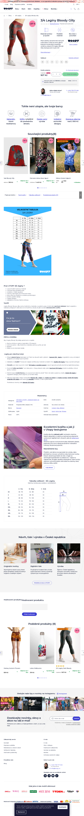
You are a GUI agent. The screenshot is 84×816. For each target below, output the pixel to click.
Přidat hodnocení (29, 614)
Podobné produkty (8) (50, 195)
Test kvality (22, 195)
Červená (18, 408)
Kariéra (46, 752)
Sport (53, 411)
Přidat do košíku (72, 74)
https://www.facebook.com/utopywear (49, 775)
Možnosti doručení (73, 70)
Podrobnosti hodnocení (66, 24)
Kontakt (6, 743)
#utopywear (63, 693)
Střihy (22, 119)
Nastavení (21, 812)
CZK (77, 4)
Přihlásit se (76, 718)
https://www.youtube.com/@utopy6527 (53, 775)
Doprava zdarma (73, 119)
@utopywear (56, 775)
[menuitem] (17, 8)
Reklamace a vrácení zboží (12, 747)
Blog (11, 4)
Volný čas (58, 411)
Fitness (64, 411)
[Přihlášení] (74, 4)
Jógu (58, 408)
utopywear (45, 775)
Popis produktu (10, 195)
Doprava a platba (20, 4)
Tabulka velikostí (34, 195)
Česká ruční (42, 119)
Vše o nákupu (48, 745)
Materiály (11, 119)
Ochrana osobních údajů (51, 755)
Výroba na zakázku (50, 750)
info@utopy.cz (46, 95)
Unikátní (57, 119)
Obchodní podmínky (10, 752)
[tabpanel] (16, 160)
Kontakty (29, 4)
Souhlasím (62, 807)
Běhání (62, 408)
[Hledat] (71, 9)
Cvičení (54, 408)
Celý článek (49, 467)
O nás (6, 4)
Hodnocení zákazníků (51, 747)
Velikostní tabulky (10, 750)
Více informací (45, 52)
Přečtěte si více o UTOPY (42, 583)
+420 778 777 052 (75, 9)
